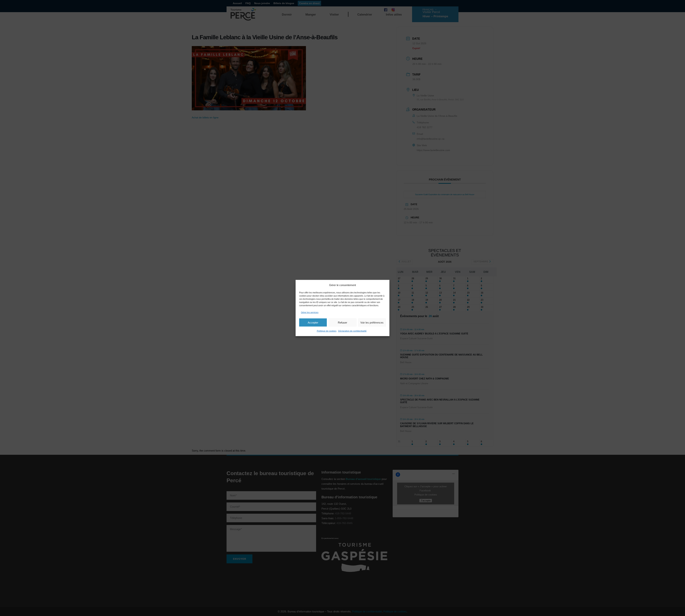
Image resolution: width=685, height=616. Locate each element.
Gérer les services (309, 312)
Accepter (313, 322)
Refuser (342, 322)
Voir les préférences (372, 322)
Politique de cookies (326, 331)
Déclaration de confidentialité (352, 331)
